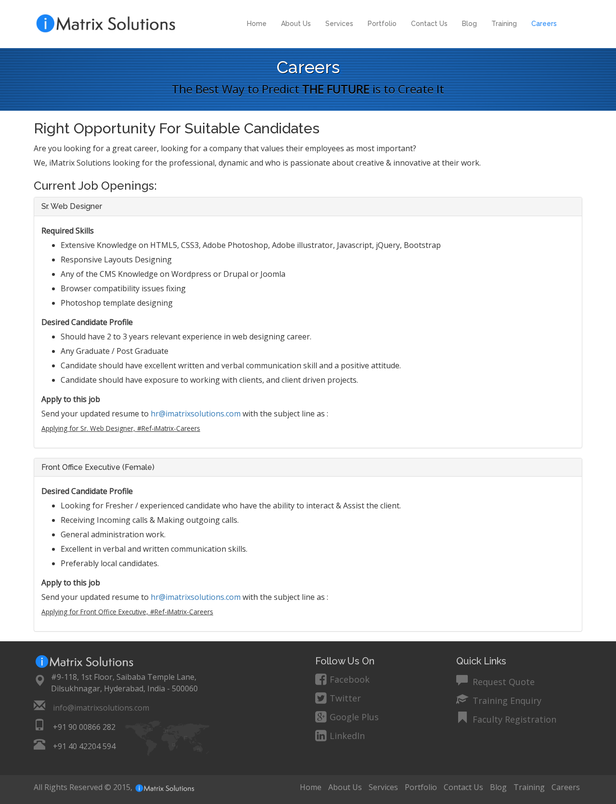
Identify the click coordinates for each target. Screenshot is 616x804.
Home (257, 23)
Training (504, 23)
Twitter (345, 698)
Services (339, 23)
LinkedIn (347, 735)
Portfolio (382, 23)
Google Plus (354, 717)
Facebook (350, 679)
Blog (469, 23)
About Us (296, 23)
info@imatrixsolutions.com (101, 707)
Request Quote (502, 680)
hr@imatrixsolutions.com (196, 413)
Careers (544, 23)
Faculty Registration (513, 718)
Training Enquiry (505, 699)
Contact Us (429, 23)
